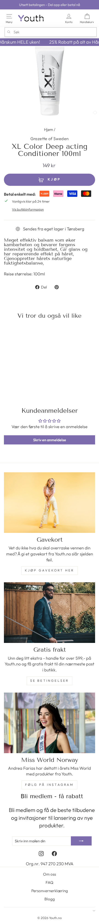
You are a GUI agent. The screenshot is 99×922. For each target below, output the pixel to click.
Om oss (49, 874)
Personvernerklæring (49, 890)
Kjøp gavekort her (49, 570)
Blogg (49, 899)
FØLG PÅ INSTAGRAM (49, 785)
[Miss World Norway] (49, 723)
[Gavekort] (49, 502)
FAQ (49, 882)
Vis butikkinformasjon (28, 209)
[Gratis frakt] (49, 612)
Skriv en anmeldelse (49, 440)
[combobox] (51, 32)
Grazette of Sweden (49, 138)
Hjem (48, 129)
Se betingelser (49, 681)
